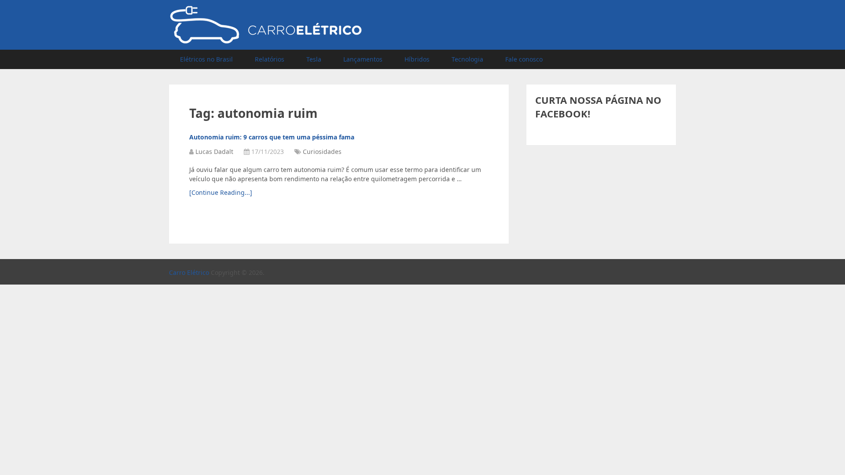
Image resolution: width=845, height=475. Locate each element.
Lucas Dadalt (214, 151)
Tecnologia (467, 59)
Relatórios (269, 59)
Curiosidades (322, 151)
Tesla (313, 59)
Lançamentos (362, 59)
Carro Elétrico (189, 272)
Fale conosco (524, 59)
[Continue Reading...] (220, 192)
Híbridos (417, 59)
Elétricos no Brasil (206, 59)
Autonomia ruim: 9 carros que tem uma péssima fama (271, 137)
